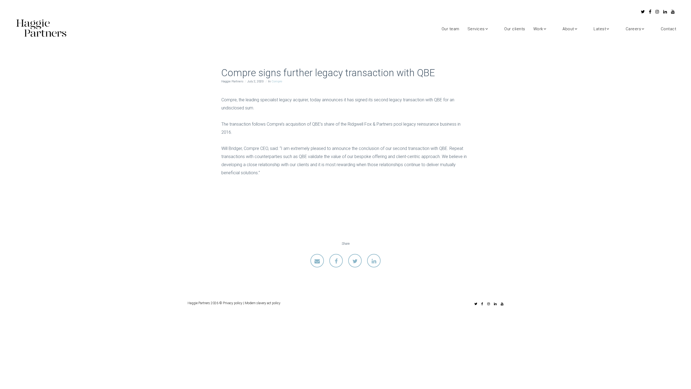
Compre (277, 81)
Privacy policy (232, 303)
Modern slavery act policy (262, 303)
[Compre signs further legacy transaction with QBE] (317, 260)
